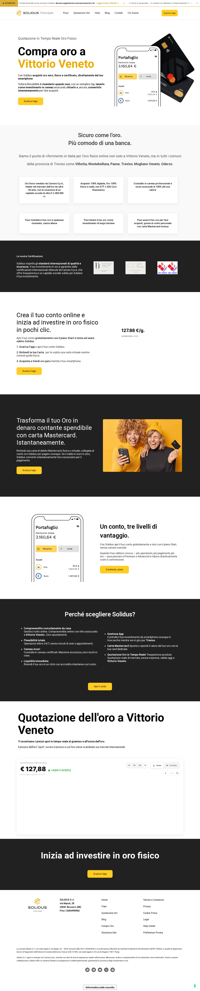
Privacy (147, 906)
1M (134, 765)
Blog (103, 919)
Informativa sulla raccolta (100, 987)
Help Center (149, 926)
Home (104, 899)
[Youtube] (100, 970)
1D (129, 765)
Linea (158, 765)
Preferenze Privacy (153, 932)
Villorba (81, 164)
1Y (145, 765)
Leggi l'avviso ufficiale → (108, 3)
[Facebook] (94, 970)
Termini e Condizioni (153, 899)
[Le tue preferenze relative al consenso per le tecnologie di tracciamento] (195, 986)
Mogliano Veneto (147, 164)
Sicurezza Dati (108, 932)
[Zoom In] (165, 773)
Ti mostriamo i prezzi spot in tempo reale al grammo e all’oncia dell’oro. (61, 741)
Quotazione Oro (109, 913)
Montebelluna (98, 164)
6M (140, 765)
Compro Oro (107, 926)
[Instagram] (106, 970)
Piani (104, 906)
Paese (115, 164)
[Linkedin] (87, 970)
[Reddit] (112, 970)
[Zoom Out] (171, 773)
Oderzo (166, 164)
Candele (173, 765)
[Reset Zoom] (177, 773)
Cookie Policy (150, 913)
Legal (146, 919)
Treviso (127, 164)
